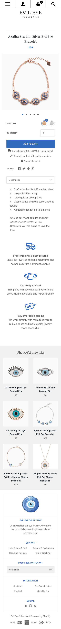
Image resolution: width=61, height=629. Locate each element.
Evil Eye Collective (19, 616)
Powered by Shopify (40, 616)
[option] (30, 82)
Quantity (11, 133)
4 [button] (34, 114)
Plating (11, 123)
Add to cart (30, 144)
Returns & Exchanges (43, 548)
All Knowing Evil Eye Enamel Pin (15, 389)
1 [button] (22, 114)
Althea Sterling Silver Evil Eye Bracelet (45, 432)
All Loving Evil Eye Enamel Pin (45, 389)
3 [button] (30, 114)
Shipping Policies (18, 553)
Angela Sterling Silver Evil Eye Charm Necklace (45, 477)
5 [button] (38, 114)
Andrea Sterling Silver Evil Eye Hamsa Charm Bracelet (16, 477)
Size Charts (43, 591)
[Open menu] (7, 4)
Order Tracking (43, 553)
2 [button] (26, 114)
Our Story (18, 586)
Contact (18, 591)
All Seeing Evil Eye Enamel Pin (15, 432)
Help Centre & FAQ (18, 548)
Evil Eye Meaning (43, 586)
